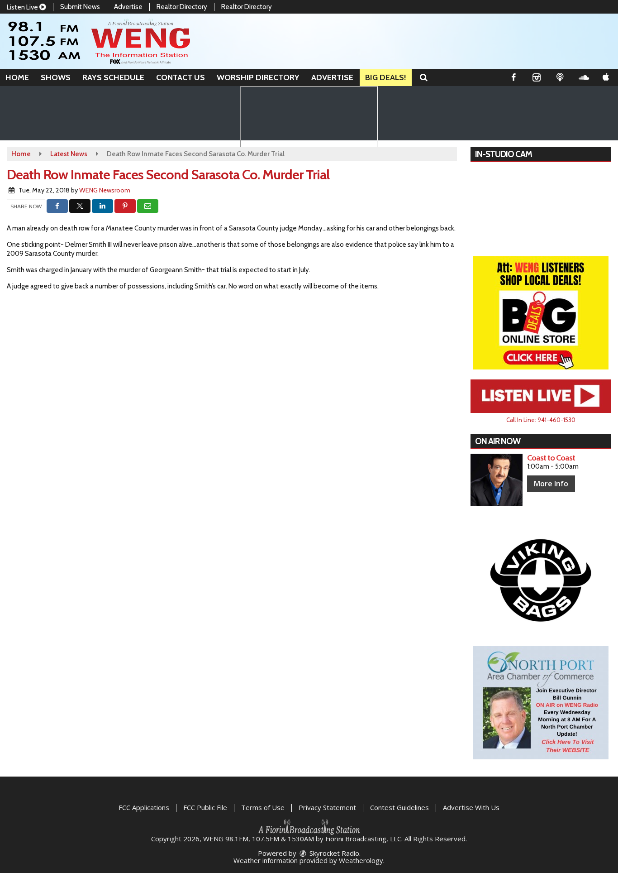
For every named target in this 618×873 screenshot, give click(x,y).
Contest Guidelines (399, 807)
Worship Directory (258, 77)
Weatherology (361, 860)
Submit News (80, 7)
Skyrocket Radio (333, 853)
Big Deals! (385, 77)
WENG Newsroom (104, 190)
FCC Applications (144, 807)
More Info (551, 484)
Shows (56, 77)
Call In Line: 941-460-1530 (540, 419)
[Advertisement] (540, 312)
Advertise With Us (471, 807)
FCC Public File (205, 807)
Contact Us (180, 77)
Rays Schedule (113, 77)
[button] (423, 77)
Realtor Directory (182, 7)
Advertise (128, 7)
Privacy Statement (327, 807)
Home (17, 77)
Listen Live (23, 7)
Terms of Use (263, 807)
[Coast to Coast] (497, 480)
